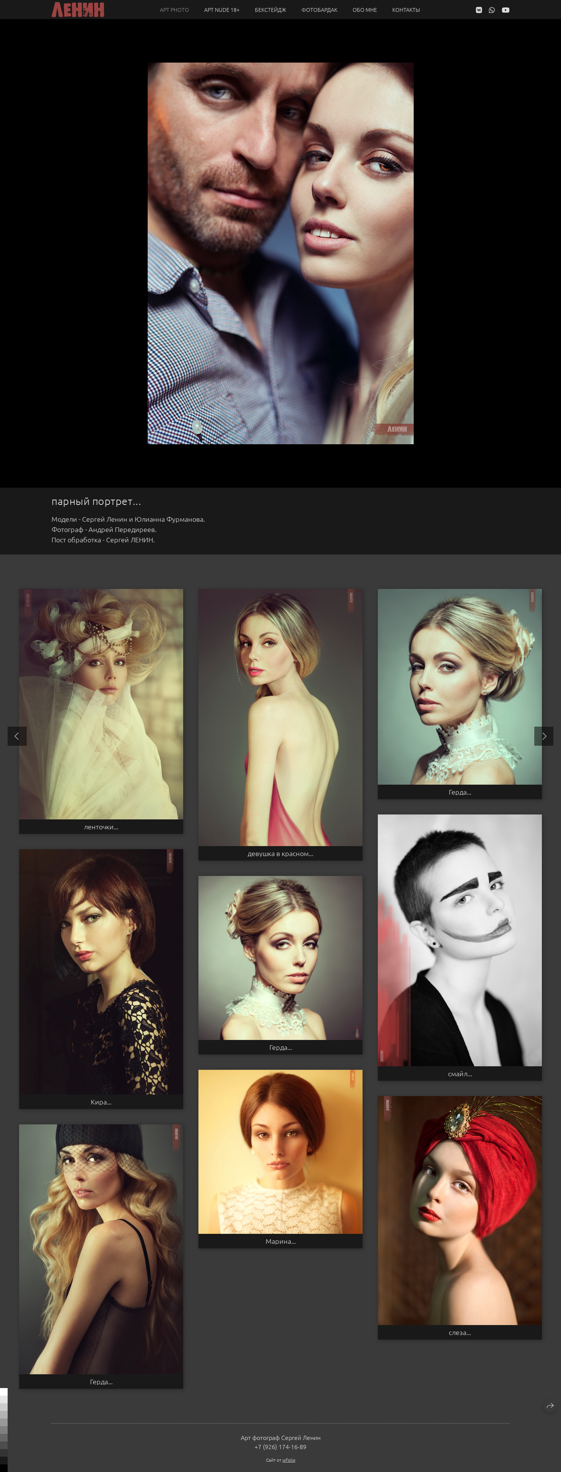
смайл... (460, 1073)
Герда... (460, 791)
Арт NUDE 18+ (222, 9)
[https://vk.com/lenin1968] (479, 9)
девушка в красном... (280, 853)
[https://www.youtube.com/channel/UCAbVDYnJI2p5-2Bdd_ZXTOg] (505, 9)
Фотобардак (319, 9)
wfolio (288, 1460)
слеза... (460, 1332)
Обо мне (365, 9)
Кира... (101, 1101)
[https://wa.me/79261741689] (492, 9)
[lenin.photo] (78, 9)
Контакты (406, 9)
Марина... (281, 1241)
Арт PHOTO (174, 9)
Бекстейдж (270, 9)
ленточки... (101, 826)
